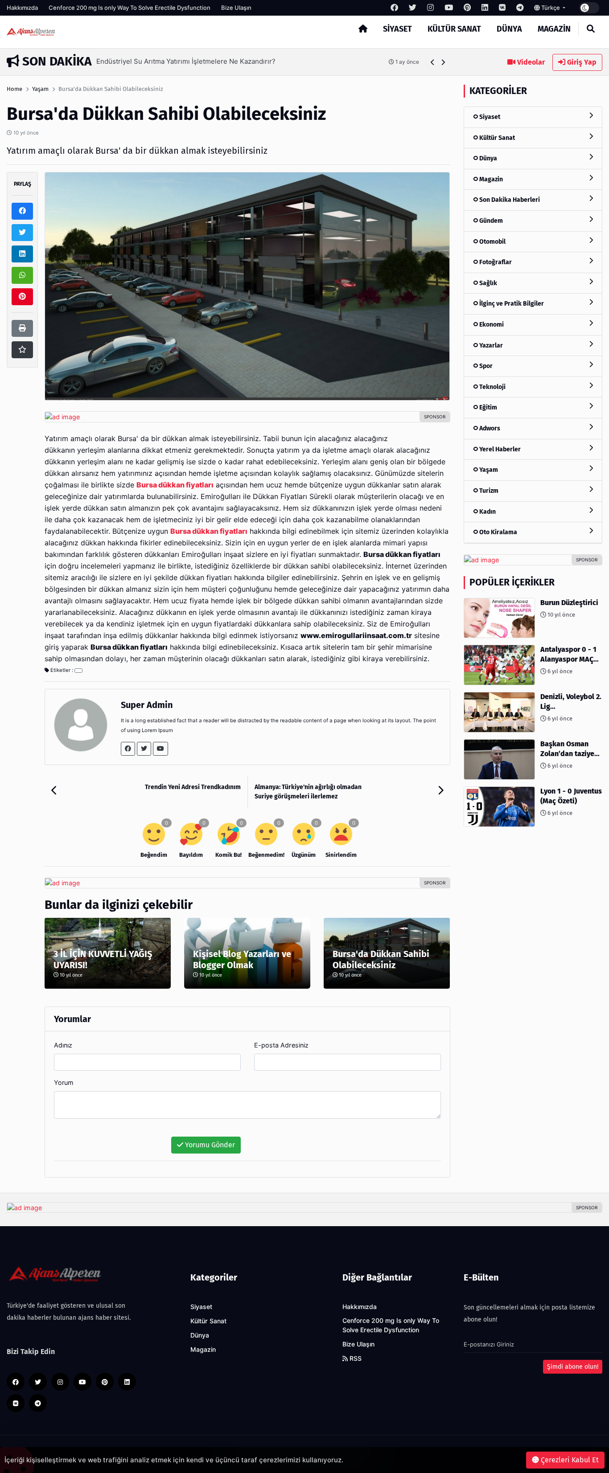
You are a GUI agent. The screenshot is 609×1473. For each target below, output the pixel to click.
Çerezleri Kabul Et (569, 1460)
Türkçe (550, 7)
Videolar (530, 62)
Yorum (64, 1082)
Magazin (554, 29)
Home (14, 89)
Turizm (488, 491)
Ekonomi (491, 324)
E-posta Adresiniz (281, 1045)
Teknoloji (492, 387)
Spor (485, 366)
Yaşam (40, 89)
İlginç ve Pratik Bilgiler (511, 303)
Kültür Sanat (454, 29)
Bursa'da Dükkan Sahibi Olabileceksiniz (381, 959)
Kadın (487, 512)
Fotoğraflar (495, 262)
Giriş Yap (581, 62)
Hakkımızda (22, 7)
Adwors (489, 428)
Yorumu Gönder (209, 1145)
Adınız (63, 1045)
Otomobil (492, 242)
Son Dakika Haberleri (509, 200)
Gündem (490, 221)
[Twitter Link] (144, 749)
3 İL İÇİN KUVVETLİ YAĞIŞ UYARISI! (102, 959)
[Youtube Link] (160, 749)
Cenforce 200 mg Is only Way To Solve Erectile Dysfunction (129, 7)
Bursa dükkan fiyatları (208, 531)
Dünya (509, 29)
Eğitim (487, 408)
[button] (433, 62)
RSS (355, 1358)
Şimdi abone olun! (572, 1367)
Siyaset (397, 29)
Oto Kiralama (497, 532)
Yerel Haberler (499, 449)
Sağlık (487, 283)
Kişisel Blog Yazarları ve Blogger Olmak (242, 959)
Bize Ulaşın (236, 7)
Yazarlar (490, 345)
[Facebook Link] (128, 749)
